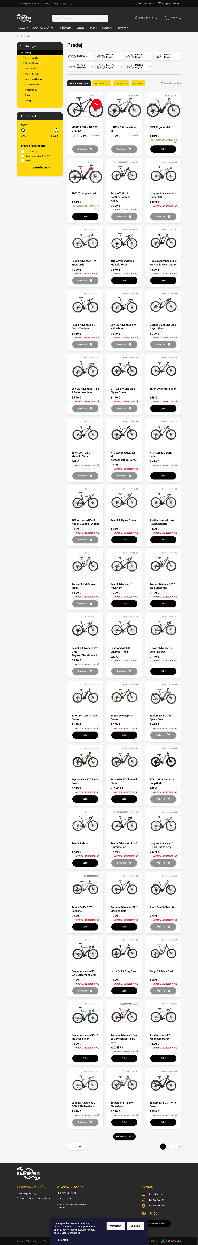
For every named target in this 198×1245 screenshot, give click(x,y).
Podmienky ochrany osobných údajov (57, 3)
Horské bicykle (31, 63)
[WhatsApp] (155, 1213)
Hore (79, 1146)
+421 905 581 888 (156, 1206)
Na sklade (32, 152)
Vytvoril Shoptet (152, 1241)
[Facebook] (144, 1213)
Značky (28, 100)
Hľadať (104, 18)
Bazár (27, 95)
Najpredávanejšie (79, 83)
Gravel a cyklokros (33, 79)
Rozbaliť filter (40, 168)
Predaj (28, 52)
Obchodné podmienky (26, 3)
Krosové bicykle (32, 84)
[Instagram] (150, 1213)
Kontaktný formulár (156, 1223)
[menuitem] (23, 28)
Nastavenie (62, 1239)
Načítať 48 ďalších (124, 1136)
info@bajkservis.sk (156, 1194)
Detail (163, 149)
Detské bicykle (31, 74)
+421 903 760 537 (156, 1200)
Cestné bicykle (31, 68)
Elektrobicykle (31, 58)
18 (178, 1146)
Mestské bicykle (32, 90)
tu (79, 1233)
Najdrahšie (121, 83)
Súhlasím (135, 1225)
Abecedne (138, 83)
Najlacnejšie (102, 83)
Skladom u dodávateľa (38, 156)
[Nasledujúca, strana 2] (171, 1146)
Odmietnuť (115, 1225)
